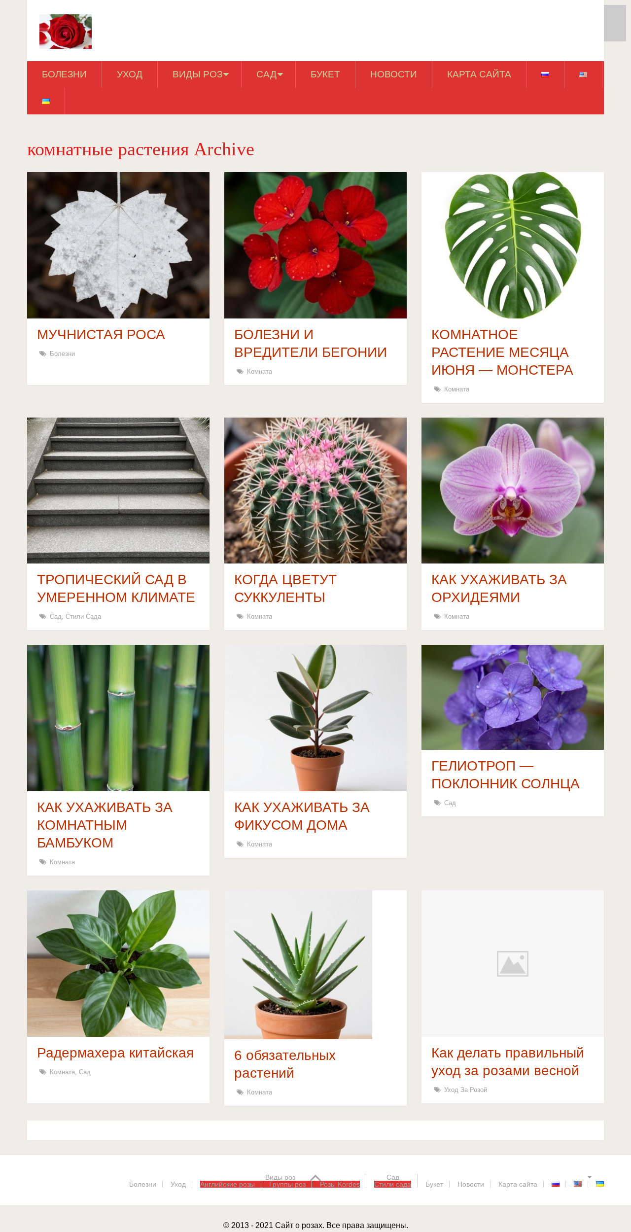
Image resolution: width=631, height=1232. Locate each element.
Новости (393, 74)
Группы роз (287, 1184)
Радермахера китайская (115, 1052)
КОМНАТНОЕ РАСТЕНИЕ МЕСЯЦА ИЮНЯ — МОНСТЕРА (502, 352)
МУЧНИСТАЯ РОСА (101, 334)
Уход (129, 74)
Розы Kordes (340, 1184)
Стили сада (83, 616)
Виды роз (197, 74)
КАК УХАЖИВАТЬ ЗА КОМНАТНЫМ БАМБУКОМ (105, 825)
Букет (325, 74)
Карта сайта (479, 74)
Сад (266, 74)
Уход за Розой (465, 1089)
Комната (259, 371)
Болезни (64, 74)
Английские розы (227, 1184)
